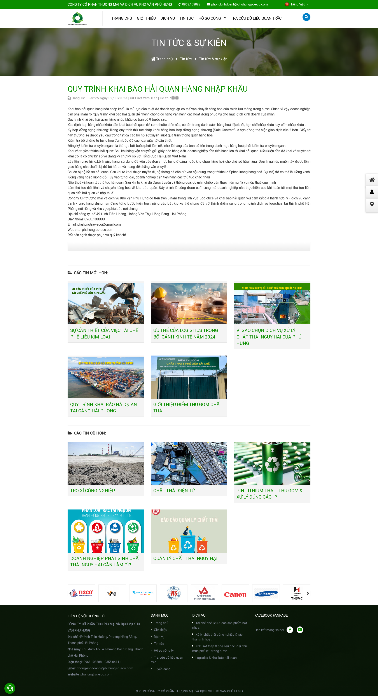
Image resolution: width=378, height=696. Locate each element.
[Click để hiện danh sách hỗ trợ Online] (372, 192)
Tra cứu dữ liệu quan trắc (256, 18)
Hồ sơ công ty (212, 18)
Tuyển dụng (161, 669)
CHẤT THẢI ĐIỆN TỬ (174, 490)
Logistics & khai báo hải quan (216, 658)
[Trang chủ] (372, 185)
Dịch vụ (168, 18)
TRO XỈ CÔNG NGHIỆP (92, 490)
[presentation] (70, 593)
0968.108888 (191, 4)
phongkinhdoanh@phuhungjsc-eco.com (239, 4)
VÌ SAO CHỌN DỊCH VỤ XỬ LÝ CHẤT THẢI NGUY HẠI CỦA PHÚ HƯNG (268, 337)
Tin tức (187, 18)
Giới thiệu (146, 18)
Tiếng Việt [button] (298, 4)
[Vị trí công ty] (372, 210)
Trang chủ (122, 18)
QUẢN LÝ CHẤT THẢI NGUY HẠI (185, 558)
